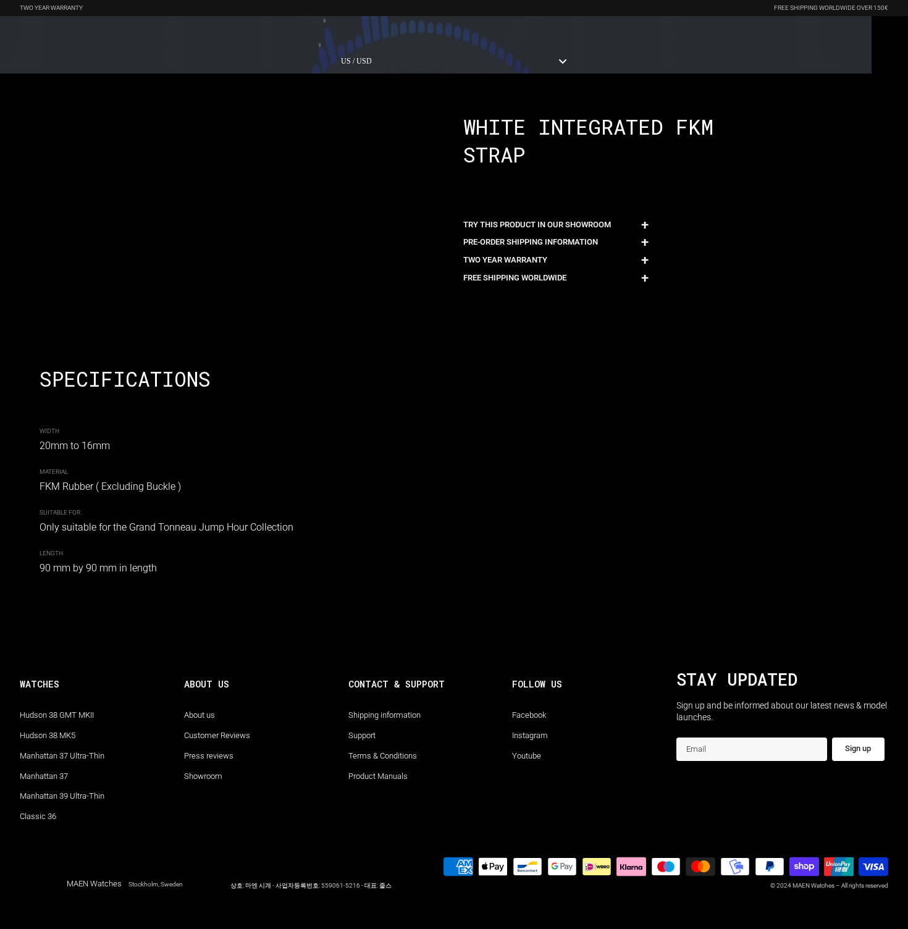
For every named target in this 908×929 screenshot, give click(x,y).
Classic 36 (38, 816)
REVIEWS (245, 32)
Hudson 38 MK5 (47, 735)
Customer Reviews (217, 735)
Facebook (529, 715)
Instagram (530, 735)
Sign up (858, 748)
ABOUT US (293, 32)
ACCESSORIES (190, 32)
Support (362, 735)
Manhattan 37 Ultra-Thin (62, 755)
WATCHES (37, 32)
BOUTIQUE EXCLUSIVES (111, 32)
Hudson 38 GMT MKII (57, 715)
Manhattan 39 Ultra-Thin (62, 796)
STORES (339, 32)
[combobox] (454, 61)
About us (199, 715)
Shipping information (384, 715)
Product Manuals (378, 776)
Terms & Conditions (382, 755)
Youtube (526, 755)
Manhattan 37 (44, 776)
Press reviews (208, 755)
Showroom (203, 776)
